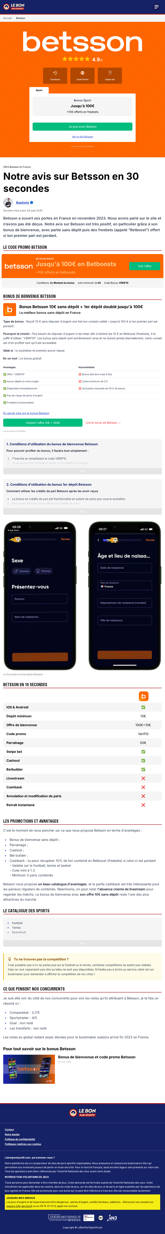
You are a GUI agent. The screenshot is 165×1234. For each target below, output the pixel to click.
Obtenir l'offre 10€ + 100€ (43, 422)
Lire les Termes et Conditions (82, 146)
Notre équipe (12, 1134)
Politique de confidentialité (20, 1139)
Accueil (7, 18)
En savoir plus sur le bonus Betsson (26, 413)
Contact (9, 1129)
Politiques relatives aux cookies (23, 1144)
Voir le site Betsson (82, 136)
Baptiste (22, 203)
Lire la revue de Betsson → (103, 422)
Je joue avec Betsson (83, 126)
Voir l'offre (144, 266)
